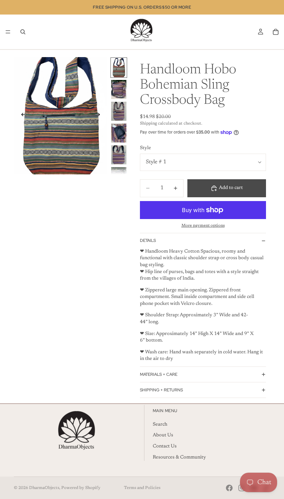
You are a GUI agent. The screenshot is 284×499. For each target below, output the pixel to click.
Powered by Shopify (80, 488)
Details (148, 240)
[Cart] (275, 31)
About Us (163, 435)
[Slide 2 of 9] (118, 89)
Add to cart (231, 187)
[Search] (22, 31)
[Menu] (8, 32)
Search (160, 424)
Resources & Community (179, 457)
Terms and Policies (142, 488)
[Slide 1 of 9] (118, 67)
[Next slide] (99, 115)
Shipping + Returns (161, 390)
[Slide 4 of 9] (118, 133)
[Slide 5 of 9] (118, 154)
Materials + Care (158, 374)
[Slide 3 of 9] (118, 111)
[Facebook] (229, 488)
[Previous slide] (21, 115)
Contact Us (165, 446)
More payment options (203, 226)
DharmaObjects (44, 488)
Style (145, 148)
